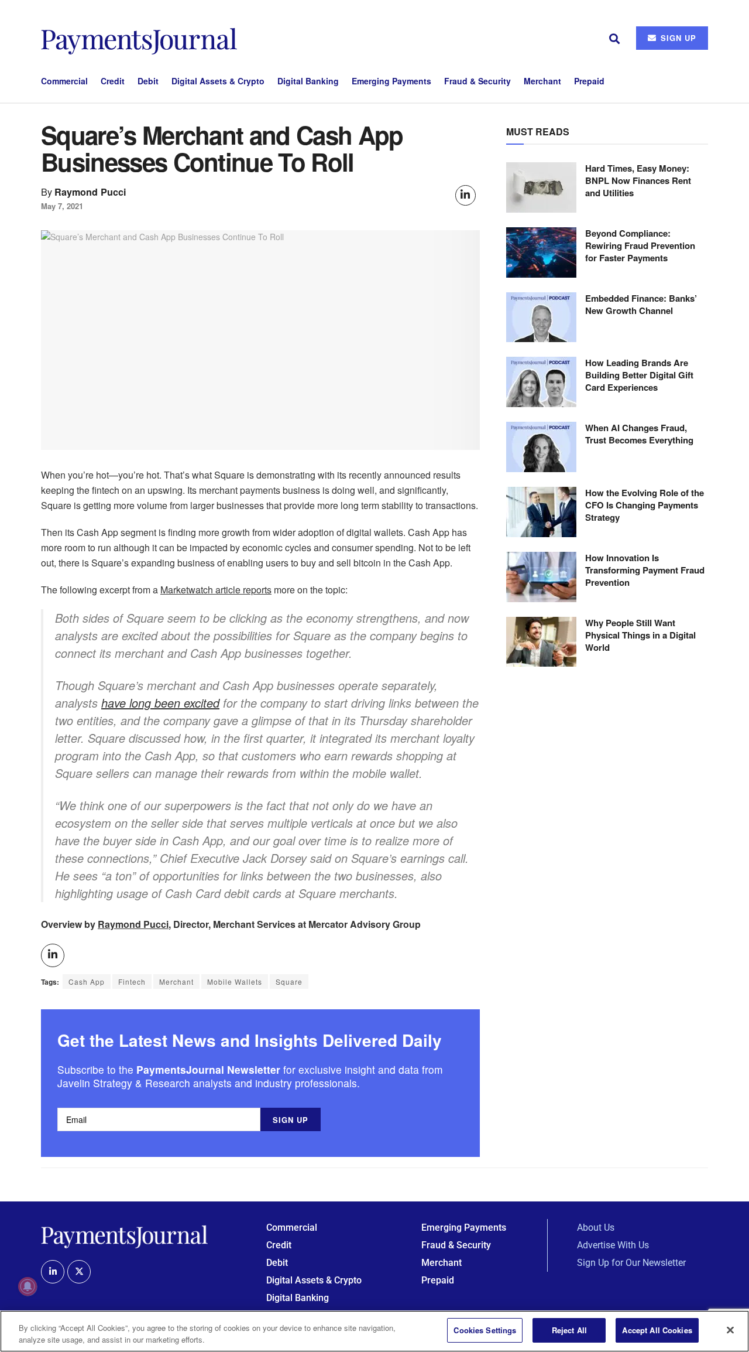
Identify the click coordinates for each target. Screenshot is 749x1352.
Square (289, 981)
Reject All (569, 1330)
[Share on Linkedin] (465, 195)
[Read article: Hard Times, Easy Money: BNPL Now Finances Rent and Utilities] (541, 187)
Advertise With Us (613, 1245)
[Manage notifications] (27, 1286)
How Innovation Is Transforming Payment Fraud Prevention (645, 570)
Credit (113, 81)
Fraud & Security (477, 81)
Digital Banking (308, 81)
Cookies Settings (484, 1330)
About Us (595, 1227)
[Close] (730, 1330)
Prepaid (589, 81)
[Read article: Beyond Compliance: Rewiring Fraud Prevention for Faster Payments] (541, 252)
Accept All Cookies (657, 1330)
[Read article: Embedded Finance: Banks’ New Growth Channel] (541, 317)
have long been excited (160, 702)
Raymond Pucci (90, 192)
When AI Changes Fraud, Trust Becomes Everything (639, 433)
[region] (374, 1331)
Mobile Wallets (234, 981)
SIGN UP (677, 37)
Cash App (86, 981)
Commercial (64, 81)
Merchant (542, 81)
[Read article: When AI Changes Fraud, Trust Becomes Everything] (541, 447)
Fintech (132, 981)
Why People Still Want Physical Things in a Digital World (640, 635)
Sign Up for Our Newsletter (631, 1262)
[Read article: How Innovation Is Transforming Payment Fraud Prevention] (541, 577)
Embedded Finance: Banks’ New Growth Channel (641, 304)
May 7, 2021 (62, 205)
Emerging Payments (391, 81)
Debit (148, 81)
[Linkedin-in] (52, 1271)
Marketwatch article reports (216, 589)
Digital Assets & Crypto (217, 81)
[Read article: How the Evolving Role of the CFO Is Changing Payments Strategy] (541, 512)
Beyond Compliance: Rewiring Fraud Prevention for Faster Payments (640, 245)
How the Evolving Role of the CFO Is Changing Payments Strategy (644, 505)
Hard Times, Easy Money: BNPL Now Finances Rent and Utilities (638, 180)
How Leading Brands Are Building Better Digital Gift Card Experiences (639, 375)
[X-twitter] (79, 1271)
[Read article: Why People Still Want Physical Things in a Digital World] (541, 642)
